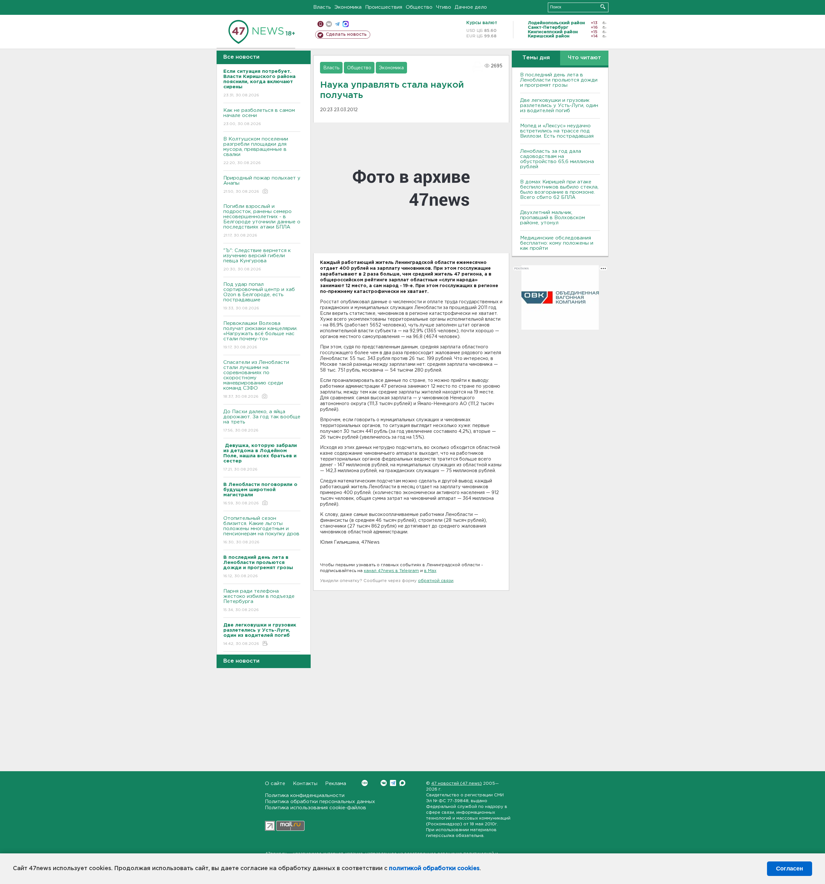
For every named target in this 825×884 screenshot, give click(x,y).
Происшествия (383, 7)
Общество (419, 7)
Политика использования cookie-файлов (315, 808)
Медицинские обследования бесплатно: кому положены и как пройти (556, 243)
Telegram (393, 783)
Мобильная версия (320, 24)
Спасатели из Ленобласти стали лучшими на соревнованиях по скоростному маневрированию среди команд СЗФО (256, 379)
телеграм (337, 24)
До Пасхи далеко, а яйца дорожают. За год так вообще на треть (261, 421)
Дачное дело (471, 7)
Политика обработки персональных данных (320, 802)
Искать (602, 6)
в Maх (430, 571)
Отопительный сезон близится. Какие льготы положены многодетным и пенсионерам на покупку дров (261, 530)
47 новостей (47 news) (456, 783)
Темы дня (536, 57)
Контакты (305, 784)
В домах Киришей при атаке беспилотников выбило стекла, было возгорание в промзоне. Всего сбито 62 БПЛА (559, 189)
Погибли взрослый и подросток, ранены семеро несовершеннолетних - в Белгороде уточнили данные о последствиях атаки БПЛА (261, 220)
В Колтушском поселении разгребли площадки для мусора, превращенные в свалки (255, 151)
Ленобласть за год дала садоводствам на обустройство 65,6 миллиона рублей (557, 159)
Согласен (789, 868)
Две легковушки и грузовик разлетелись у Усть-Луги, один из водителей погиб (559, 105)
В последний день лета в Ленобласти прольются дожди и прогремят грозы (558, 80)
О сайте (275, 784)
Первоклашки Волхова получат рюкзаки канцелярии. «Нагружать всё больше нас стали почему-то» (260, 335)
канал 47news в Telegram (391, 571)
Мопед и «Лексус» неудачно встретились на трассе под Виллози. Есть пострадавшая (557, 131)
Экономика (348, 7)
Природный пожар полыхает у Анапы (261, 184)
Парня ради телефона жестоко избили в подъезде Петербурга (259, 600)
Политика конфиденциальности (305, 795)
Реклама (335, 784)
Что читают (584, 57)
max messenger (346, 24)
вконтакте (329, 24)
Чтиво (443, 7)
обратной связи (435, 581)
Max (402, 783)
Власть (322, 7)
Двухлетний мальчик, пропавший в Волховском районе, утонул (552, 217)
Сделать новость (346, 34)
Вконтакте (384, 783)
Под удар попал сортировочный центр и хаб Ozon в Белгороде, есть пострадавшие (259, 296)
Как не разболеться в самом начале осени (259, 117)
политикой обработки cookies (434, 868)
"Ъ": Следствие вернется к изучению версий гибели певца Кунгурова (257, 259)
